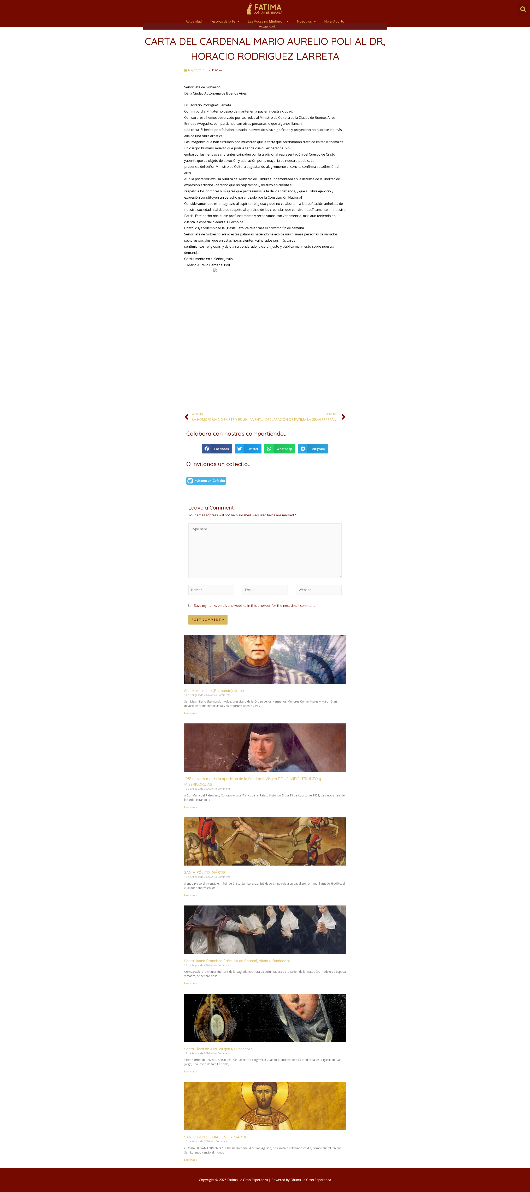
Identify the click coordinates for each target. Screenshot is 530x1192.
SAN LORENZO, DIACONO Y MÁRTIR (216, 1137)
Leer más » (190, 713)
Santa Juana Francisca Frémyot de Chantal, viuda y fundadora (237, 960)
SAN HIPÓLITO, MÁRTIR (205, 872)
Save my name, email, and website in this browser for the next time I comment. (254, 605)
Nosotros (304, 21)
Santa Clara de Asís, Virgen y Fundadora (218, 1049)
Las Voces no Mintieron (266, 21)
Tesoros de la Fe (222, 21)
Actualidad (194, 21)
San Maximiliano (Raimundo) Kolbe (214, 690)
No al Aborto (334, 21)
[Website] (319, 590)
